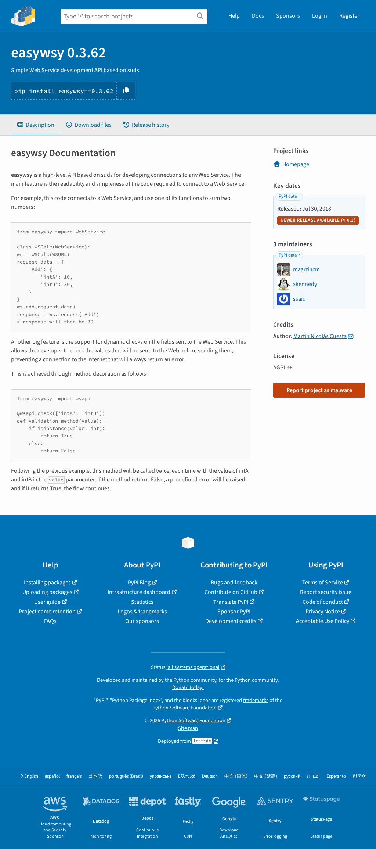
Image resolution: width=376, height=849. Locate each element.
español (52, 776)
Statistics (142, 602)
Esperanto (336, 776)
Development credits (230, 621)
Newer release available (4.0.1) (318, 220)
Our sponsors (142, 621)
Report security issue (325, 592)
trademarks (255, 700)
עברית (313, 776)
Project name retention (47, 612)
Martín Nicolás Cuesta (320, 336)
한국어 (359, 776)
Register (349, 16)
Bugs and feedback (234, 582)
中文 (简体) (235, 776)
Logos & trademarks (142, 612)
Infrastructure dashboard (139, 592)
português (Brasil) (126, 776)
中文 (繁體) (265, 776)
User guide (47, 602)
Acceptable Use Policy (322, 621)
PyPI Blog (139, 582)
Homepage (295, 164)
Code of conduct (323, 602)
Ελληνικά (186, 776)
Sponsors (288, 16)
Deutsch (210, 776)
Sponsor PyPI (233, 612)
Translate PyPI (230, 602)
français (74, 776)
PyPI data (288, 196)
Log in (319, 16)
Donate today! (188, 687)
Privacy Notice (323, 612)
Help (234, 16)
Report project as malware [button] (319, 390)
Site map (188, 728)
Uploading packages (47, 592)
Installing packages (47, 582)
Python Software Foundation (184, 708)
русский (292, 776)
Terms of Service (322, 582)
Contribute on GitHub (231, 592)
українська (160, 776)
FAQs (50, 621)
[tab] (35, 125)
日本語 (95, 776)
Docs (258, 16)
